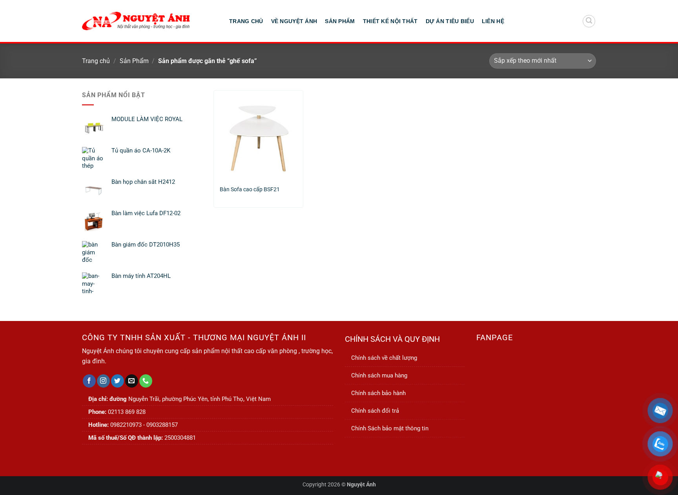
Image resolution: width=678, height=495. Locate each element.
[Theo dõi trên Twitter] (117, 381)
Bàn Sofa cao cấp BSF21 (250, 189)
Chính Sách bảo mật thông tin (389, 428)
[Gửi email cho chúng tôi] (131, 381)
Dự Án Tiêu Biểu (450, 21)
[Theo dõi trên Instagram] (103, 381)
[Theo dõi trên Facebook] (89, 381)
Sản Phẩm (340, 21)
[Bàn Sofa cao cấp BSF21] (258, 134)
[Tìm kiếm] (589, 21)
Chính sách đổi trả (375, 410)
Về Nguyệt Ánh (294, 21)
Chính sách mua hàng (379, 375)
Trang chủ (96, 61)
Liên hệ (493, 21)
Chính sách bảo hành (378, 393)
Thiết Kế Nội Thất (390, 21)
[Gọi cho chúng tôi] (145, 381)
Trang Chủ (246, 21)
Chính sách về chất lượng (384, 357)
